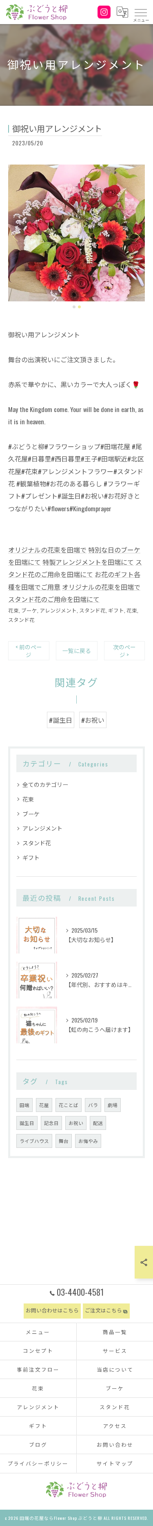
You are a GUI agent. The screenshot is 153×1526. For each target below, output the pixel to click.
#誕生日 (60, 720)
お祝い (76, 1122)
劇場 (113, 1104)
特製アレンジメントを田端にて (88, 562)
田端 (24, 1104)
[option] (76, 233)
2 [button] (79, 306)
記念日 (51, 1122)
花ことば (68, 1104)
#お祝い (92, 720)
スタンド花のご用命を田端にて (54, 599)
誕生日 (27, 1122)
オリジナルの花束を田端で (47, 550)
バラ (93, 1104)
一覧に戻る (76, 650)
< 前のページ (29, 651)
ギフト (116, 610)
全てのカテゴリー (45, 784)
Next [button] (137, 236)
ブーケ (29, 610)
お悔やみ (88, 1140)
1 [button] (74, 306)
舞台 (64, 1140)
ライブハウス (34, 1140)
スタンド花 (92, 610)
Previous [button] (16, 236)
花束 (13, 610)
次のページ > (124, 651)
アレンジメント (58, 610)
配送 (98, 1122)
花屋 (44, 1104)
